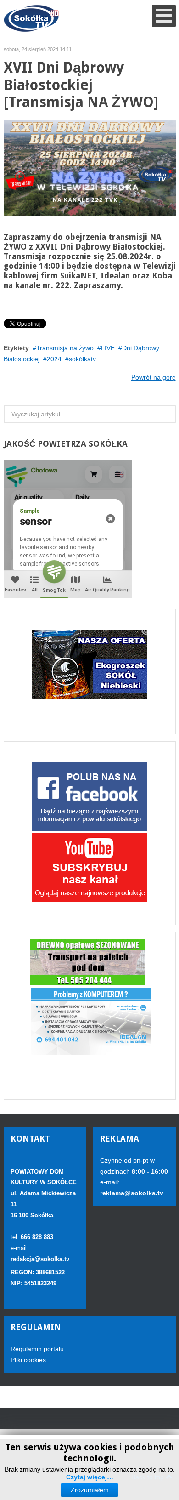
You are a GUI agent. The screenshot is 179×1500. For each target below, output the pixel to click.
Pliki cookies (28, 1360)
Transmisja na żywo (65, 348)
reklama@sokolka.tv (131, 1193)
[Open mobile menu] (164, 16)
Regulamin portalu (37, 1348)
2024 (54, 359)
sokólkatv (82, 359)
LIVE (108, 348)
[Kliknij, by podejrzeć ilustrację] (90, 167)
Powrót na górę (153, 377)
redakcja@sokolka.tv (40, 1259)
